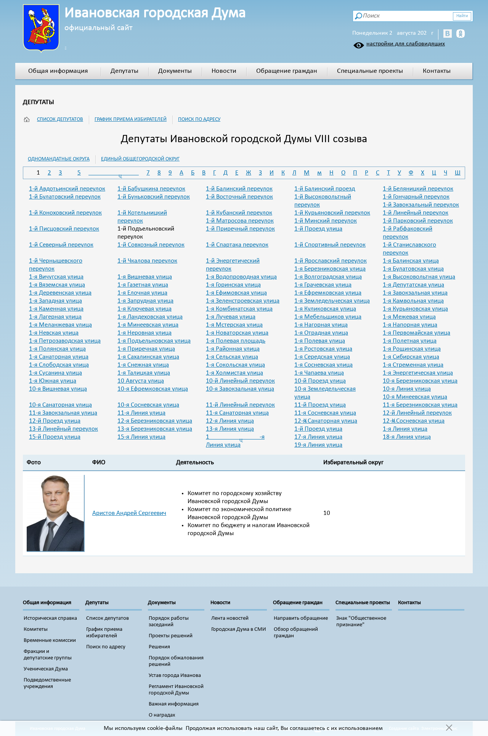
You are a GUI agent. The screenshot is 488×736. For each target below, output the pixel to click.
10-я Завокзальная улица (240, 389)
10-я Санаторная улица (60, 405)
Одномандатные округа (59, 159)
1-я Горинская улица (233, 285)
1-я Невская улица (54, 333)
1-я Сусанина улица (55, 373)
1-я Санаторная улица (58, 357)
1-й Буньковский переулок (153, 197)
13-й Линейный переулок (63, 429)
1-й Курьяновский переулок (332, 213)
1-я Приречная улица (146, 349)
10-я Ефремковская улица (152, 389)
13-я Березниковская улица (154, 429)
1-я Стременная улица (413, 365)
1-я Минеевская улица (147, 325)
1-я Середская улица (322, 357)
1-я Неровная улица (144, 333)
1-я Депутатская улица (413, 285)
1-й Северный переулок (61, 245)
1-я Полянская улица (57, 349)
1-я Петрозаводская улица (65, 341)
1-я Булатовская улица (413, 269)
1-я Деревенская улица (60, 293)
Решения (159, 647)
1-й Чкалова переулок (147, 261)
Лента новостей (230, 618)
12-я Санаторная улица (325, 421)
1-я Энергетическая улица (418, 373)
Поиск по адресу (199, 119)
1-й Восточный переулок (239, 197)
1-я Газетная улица (142, 285)
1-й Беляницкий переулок (418, 189)
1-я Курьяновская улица (415, 309)
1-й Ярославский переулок (330, 261)
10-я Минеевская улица (415, 397)
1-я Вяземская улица (57, 285)
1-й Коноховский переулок (65, 213)
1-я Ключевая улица (144, 309)
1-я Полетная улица (410, 341)
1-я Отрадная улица (321, 333)
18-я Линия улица (407, 437)
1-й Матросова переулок (240, 221)
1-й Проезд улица (318, 229)
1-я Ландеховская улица (150, 317)
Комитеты (36, 629)
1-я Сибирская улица (411, 357)
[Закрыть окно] (449, 728)
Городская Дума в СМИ (238, 629)
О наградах (162, 715)
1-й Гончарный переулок (416, 197)
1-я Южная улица (52, 381)
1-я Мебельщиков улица (327, 317)
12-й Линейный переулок (417, 413)
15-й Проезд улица (54, 437)
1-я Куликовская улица (325, 309)
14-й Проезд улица (318, 429)
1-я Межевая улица (409, 317)
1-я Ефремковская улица (327, 293)
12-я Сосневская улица (414, 421)
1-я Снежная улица (143, 365)
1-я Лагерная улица (55, 317)
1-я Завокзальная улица (415, 293)
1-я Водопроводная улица (241, 277)
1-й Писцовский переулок (64, 229)
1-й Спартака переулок (237, 245)
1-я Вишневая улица (144, 277)
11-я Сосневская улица (325, 413)
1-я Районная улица (233, 349)
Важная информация (174, 704)
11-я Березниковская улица (420, 405)
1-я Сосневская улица (323, 365)
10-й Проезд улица (320, 381)
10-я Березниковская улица (420, 381)
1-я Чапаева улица (319, 373)
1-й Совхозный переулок (151, 245)
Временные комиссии (50, 640)
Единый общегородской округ (140, 159)
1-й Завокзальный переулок (421, 205)
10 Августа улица (140, 381)
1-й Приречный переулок (240, 229)
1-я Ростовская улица (323, 349)
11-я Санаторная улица (237, 413)
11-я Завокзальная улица (63, 413)
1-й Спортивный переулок (330, 245)
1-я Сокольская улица (235, 365)
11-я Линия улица (141, 413)
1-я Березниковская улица (330, 269)
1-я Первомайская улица (416, 333)
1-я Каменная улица (56, 309)
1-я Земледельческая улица (332, 301)
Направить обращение (301, 618)
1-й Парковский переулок (418, 221)
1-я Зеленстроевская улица (242, 301)
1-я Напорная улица (410, 325)
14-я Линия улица (405, 429)
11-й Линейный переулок (240, 405)
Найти (462, 16)
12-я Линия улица (230, 421)
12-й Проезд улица (54, 421)
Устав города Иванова (175, 675)
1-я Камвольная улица (413, 301)
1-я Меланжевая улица (60, 325)
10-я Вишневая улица (58, 389)
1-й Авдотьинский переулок (67, 189)
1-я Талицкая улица (143, 373)
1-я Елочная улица (142, 293)
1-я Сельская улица (232, 357)
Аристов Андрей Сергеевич (129, 513)
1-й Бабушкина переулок (151, 189)
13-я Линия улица (230, 429)
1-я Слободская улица (59, 365)
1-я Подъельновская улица (154, 341)
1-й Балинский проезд (324, 189)
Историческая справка (50, 618)
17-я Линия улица (318, 437)
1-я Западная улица (55, 301)
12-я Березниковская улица (154, 421)
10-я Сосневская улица (148, 405)
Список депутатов (60, 119)
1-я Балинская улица (411, 261)
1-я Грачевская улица (323, 285)
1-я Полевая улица (319, 341)
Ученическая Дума (46, 669)
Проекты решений (171, 636)
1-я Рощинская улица (412, 349)
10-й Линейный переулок (240, 381)
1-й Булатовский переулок (65, 197)
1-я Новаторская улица (237, 333)
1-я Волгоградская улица (328, 277)
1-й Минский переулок (325, 221)
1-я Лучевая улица (230, 317)
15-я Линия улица (141, 437)
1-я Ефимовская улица (236, 293)
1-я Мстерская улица (234, 325)
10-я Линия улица (407, 389)
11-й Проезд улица (320, 405)
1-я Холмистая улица (234, 373)
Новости (224, 71)
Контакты (437, 71)
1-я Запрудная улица (145, 301)
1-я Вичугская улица (56, 277)
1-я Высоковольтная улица (419, 277)
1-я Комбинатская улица (239, 309)
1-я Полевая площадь (235, 341)
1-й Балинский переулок (239, 189)
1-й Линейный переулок (415, 213)
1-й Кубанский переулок (239, 213)
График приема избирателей (131, 119)
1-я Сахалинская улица (148, 357)
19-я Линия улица (318, 445)
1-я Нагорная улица (321, 325)
